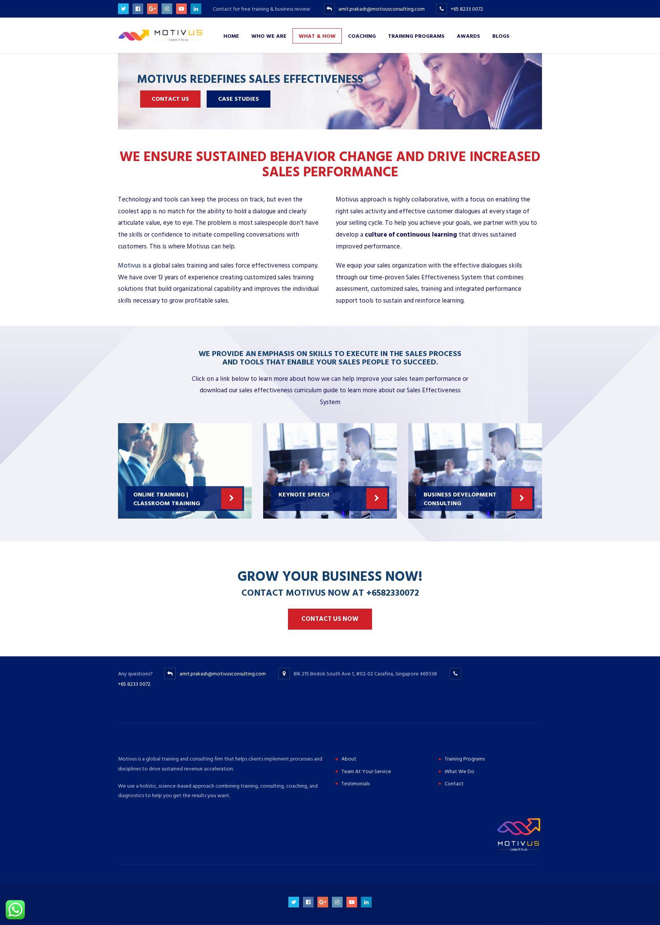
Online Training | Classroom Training (166, 498)
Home (231, 36)
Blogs (501, 36)
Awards (468, 36)
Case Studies (238, 99)
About (348, 758)
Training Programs (416, 36)
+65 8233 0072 (467, 9)
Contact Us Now (330, 619)
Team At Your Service (366, 771)
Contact (454, 783)
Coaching (362, 36)
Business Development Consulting (460, 498)
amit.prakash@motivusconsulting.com (381, 9)
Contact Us (170, 99)
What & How (317, 36)
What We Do (459, 771)
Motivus (129, 265)
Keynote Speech (303, 494)
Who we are (268, 36)
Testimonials (355, 783)
